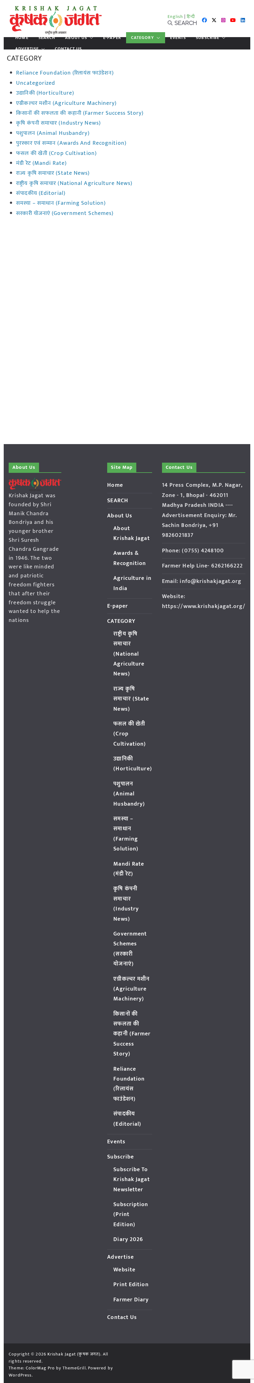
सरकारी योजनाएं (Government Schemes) (64, 213)
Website (124, 1269)
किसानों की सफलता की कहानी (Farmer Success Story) (79, 113)
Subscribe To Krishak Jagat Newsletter (131, 1179)
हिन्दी (191, 16)
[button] (90, 37)
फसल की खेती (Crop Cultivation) (56, 153)
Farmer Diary (131, 1299)
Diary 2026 (128, 1239)
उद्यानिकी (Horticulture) (45, 93)
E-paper (112, 37)
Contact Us (68, 48)
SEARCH (46, 37)
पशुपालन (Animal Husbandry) (52, 133)
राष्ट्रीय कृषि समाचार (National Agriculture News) (74, 183)
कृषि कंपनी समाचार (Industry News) (58, 123)
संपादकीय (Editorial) (40, 193)
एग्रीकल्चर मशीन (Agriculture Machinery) (66, 103)
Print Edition (130, 1284)
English (175, 16)
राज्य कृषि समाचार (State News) (53, 173)
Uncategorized (35, 83)
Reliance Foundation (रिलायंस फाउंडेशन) (65, 73)
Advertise (27, 48)
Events (178, 37)
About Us (76, 37)
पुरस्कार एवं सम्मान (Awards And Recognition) (71, 143)
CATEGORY (142, 37)
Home (21, 37)
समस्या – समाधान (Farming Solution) (61, 203)
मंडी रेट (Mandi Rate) (41, 163)
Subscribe (207, 37)
